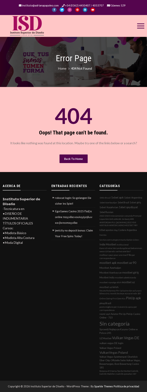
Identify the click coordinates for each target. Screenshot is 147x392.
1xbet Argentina (133, 197)
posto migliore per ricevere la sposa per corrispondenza (118, 308)
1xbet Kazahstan (108, 207)
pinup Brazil (105, 303)
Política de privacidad (126, 386)
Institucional (123, 244)
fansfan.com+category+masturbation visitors (119, 240)
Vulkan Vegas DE (125, 338)
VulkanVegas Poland (113, 352)
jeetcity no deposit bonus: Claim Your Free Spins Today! (74, 233)
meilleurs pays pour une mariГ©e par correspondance (117, 257)
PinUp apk (133, 298)
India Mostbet (107, 244)
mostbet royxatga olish (110, 282)
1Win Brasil (105, 197)
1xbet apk (117, 197)
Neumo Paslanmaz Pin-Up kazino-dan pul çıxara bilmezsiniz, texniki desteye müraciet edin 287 (120, 292)
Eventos (102, 235)
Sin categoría (114, 323)
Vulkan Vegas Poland (110, 348)
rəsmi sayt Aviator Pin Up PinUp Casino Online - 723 (119, 316)
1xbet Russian (106, 212)
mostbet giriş (130, 272)
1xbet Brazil (123, 202)
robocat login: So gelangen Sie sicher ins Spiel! (73, 200)
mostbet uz (128, 282)
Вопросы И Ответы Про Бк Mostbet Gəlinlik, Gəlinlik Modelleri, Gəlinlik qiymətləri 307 (119, 372)
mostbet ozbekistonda (125, 277)
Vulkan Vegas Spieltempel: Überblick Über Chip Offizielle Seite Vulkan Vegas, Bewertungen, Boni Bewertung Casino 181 (120, 362)
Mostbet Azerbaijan (110, 267)
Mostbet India (106, 277)
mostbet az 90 (126, 263)
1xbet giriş (135, 202)
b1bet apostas (106, 230)
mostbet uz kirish (108, 287)
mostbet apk (108, 263)
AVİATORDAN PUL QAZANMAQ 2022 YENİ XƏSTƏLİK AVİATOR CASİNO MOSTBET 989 (118, 223)
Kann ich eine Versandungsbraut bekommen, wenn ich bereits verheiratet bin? (121, 250)
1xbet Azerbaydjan (108, 202)
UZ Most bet (105, 338)
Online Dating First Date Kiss (112, 298)
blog (116, 230)
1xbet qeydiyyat (128, 207)
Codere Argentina (127, 230)
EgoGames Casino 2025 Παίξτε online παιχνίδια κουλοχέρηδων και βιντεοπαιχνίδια (73, 217)
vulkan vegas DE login (111, 343)
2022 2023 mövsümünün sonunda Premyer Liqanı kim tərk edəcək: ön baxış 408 (120, 217)
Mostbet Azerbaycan (110, 272)
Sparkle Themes (103, 386)
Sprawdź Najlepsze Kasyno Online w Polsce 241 (118, 331)
